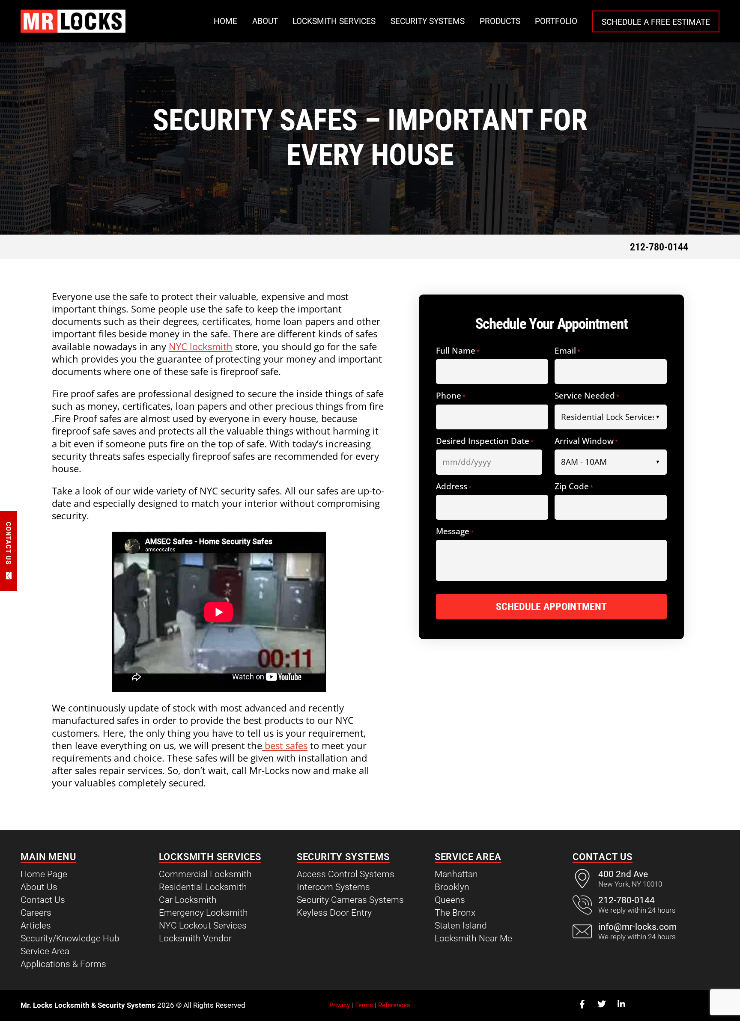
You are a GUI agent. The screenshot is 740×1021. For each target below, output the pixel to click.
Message (455, 531)
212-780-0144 (659, 247)
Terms (364, 1005)
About (265, 21)
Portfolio (556, 21)
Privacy (339, 1005)
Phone (450, 396)
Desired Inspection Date (485, 441)
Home (225, 21)
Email (567, 351)
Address (453, 486)
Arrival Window (586, 441)
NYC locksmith (201, 346)
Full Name (458, 351)
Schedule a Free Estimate (656, 22)
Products (500, 21)
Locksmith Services (334, 21)
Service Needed (587, 396)
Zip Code (574, 486)
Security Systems (428, 21)
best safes (284, 745)
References (394, 1005)
